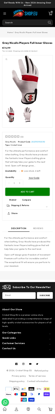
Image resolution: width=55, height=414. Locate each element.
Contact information (37, 381)
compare (26, 200)
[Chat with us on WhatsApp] (5, 402)
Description (18, 228)
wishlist (12, 200)
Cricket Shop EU (24, 370)
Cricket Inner (16, 145)
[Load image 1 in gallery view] (10, 114)
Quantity (9, 177)
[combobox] (24, 23)
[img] (12, 136)
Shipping (16, 51)
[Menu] (4, 13)
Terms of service (37, 376)
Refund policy (41, 370)
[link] (4, 410)
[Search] (49, 23)
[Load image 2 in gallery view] (27, 114)
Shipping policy (17, 381)
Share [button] (14, 213)
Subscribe (45, 295)
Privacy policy (19, 376)
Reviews (38, 228)
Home (9, 32)
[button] (50, 13)
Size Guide (33, 177)
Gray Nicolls (10, 142)
